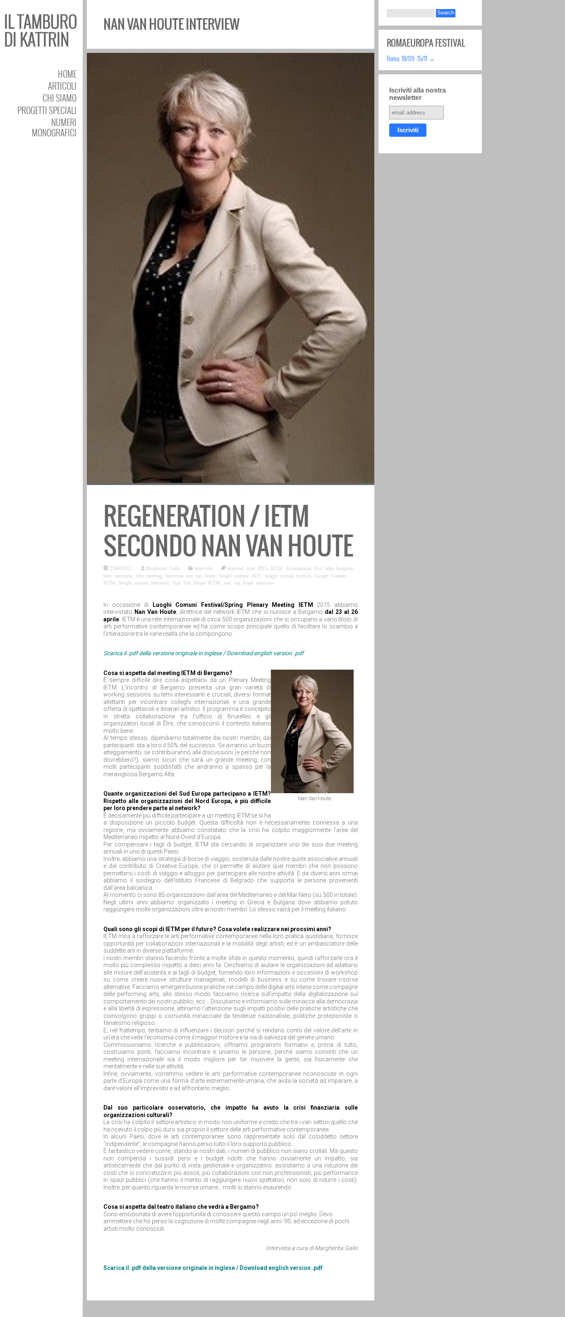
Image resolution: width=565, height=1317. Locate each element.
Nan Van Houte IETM (196, 582)
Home (67, 73)
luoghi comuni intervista (144, 582)
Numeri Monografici (54, 127)
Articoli (62, 85)
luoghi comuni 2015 (240, 575)
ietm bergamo (339, 568)
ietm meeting (149, 575)
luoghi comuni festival (288, 575)
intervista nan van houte (190, 575)
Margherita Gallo (162, 568)
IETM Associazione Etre (296, 568)
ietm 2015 (257, 568)
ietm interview (117, 575)
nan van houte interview (249, 582)
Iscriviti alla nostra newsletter (417, 94)
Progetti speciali (47, 110)
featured (235, 568)
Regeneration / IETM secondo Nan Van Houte (228, 531)
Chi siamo (60, 97)
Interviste (203, 568)
